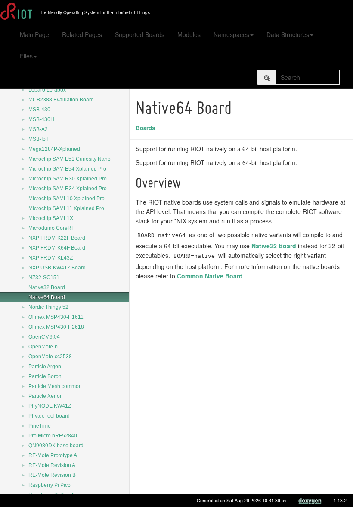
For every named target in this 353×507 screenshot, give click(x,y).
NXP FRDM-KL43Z (50, 258)
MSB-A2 (38, 129)
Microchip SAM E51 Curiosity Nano (69, 159)
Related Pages (82, 34)
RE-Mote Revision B (52, 475)
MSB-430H (41, 119)
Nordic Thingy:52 (48, 307)
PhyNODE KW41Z (49, 406)
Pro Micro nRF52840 (52, 436)
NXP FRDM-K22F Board (56, 238)
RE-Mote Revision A (51, 465)
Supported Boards (139, 34)
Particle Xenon (45, 396)
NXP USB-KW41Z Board (57, 268)
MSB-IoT (38, 139)
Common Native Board (210, 276)
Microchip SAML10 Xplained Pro (66, 198)
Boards (145, 128)
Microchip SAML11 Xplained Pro (66, 208)
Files (26, 56)
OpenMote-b (43, 347)
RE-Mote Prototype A (52, 455)
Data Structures (287, 34)
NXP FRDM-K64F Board (56, 248)
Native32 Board (46, 287)
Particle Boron (45, 376)
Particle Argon (44, 366)
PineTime (39, 426)
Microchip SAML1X (50, 218)
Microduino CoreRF (51, 228)
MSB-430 (39, 110)
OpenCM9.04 (44, 337)
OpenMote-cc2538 (50, 357)
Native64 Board (46, 297)
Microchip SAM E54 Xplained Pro (67, 169)
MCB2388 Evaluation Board (61, 100)
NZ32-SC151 (43, 278)
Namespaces (231, 34)
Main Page (34, 34)
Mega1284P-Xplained (54, 149)
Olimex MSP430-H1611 (56, 317)
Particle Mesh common (55, 386)
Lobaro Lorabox (47, 90)
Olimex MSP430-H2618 (56, 327)
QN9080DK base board (56, 446)
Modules (189, 34)
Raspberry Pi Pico (49, 485)
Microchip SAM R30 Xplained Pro (67, 179)
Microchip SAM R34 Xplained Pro (67, 189)
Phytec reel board (49, 416)
